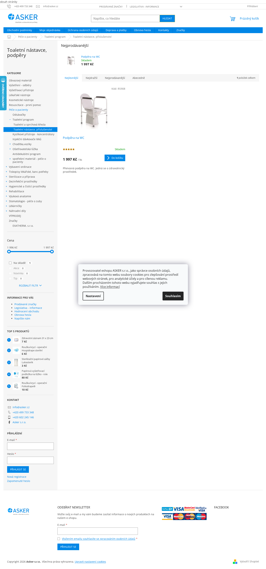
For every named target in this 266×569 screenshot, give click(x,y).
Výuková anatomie (20, 196)
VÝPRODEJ (15, 216)
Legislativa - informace (144, 6)
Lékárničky (15, 206)
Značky (13, 220)
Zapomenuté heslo (18, 481)
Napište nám (22, 318)
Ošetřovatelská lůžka (25, 149)
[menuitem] (19, 30)
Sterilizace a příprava (22, 176)
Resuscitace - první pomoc (25, 105)
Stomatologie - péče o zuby (25, 201)
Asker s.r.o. (19, 422)
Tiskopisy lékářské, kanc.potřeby (28, 171)
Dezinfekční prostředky (23, 181)
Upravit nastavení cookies (90, 561)
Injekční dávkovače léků (27, 139)
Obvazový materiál (20, 80)
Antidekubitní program (27, 154)
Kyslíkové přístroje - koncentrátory (33, 134)
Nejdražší (91, 78)
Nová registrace (16, 476)
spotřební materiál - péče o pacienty (29, 160)
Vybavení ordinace (20, 167)
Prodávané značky (110, 6)
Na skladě (22, 263)
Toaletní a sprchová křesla (30, 124)
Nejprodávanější (115, 78)
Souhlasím (173, 296)
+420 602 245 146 (23, 417)
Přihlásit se (18, 469)
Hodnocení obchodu (26, 311)
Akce (19, 268)
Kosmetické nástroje (21, 100)
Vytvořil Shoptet (249, 561)
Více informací (110, 287)
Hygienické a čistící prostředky (27, 186)
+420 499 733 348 (23, 412)
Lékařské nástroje (19, 95)
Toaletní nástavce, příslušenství (33, 129)
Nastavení (93, 296)
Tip (18, 278)
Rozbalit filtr (28, 285)
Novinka (21, 273)
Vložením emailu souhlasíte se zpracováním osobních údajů (98, 538)
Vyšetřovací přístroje (21, 90)
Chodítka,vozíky (22, 144)
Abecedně (139, 78)
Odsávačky (19, 114)
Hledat (167, 18)
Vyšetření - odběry (20, 85)
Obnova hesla (22, 315)
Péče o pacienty (18, 109)
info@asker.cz (21, 407)
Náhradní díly (17, 211)
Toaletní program (23, 119)
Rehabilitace (16, 191)
